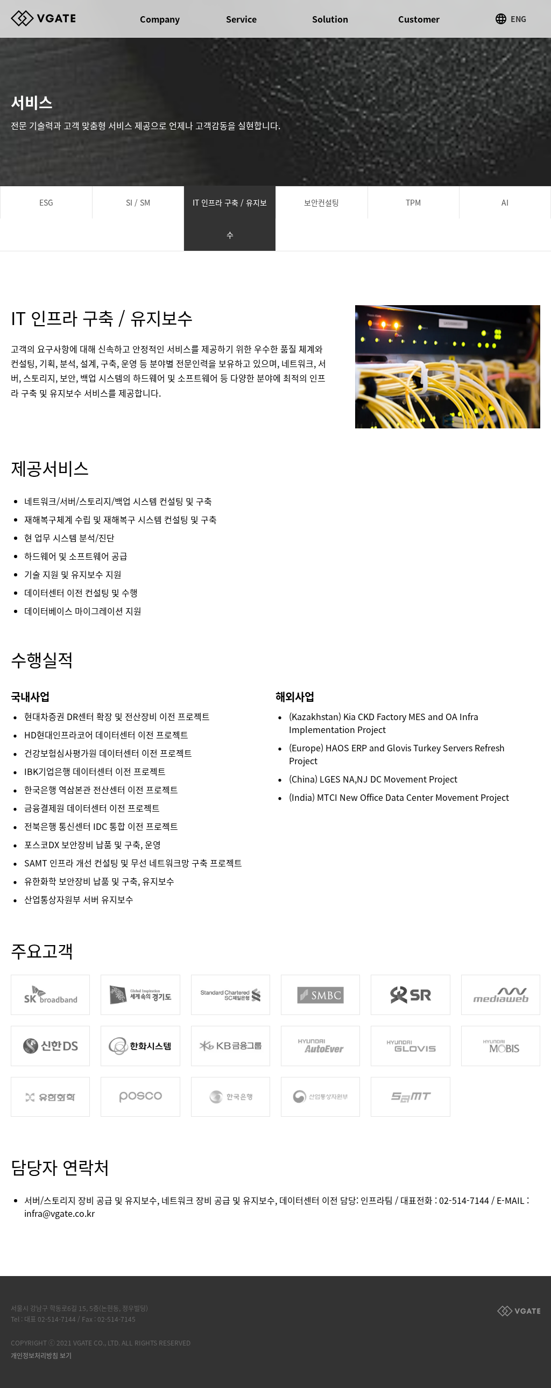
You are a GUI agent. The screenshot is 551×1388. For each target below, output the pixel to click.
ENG (518, 18)
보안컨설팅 (321, 202)
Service (241, 18)
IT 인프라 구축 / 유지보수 (230, 218)
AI (504, 202)
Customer (419, 18)
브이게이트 (54, 18)
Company (160, 18)
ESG (46, 202)
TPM (413, 202)
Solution (330, 18)
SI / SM (138, 202)
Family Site (518, 1311)
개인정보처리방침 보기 (41, 1356)
